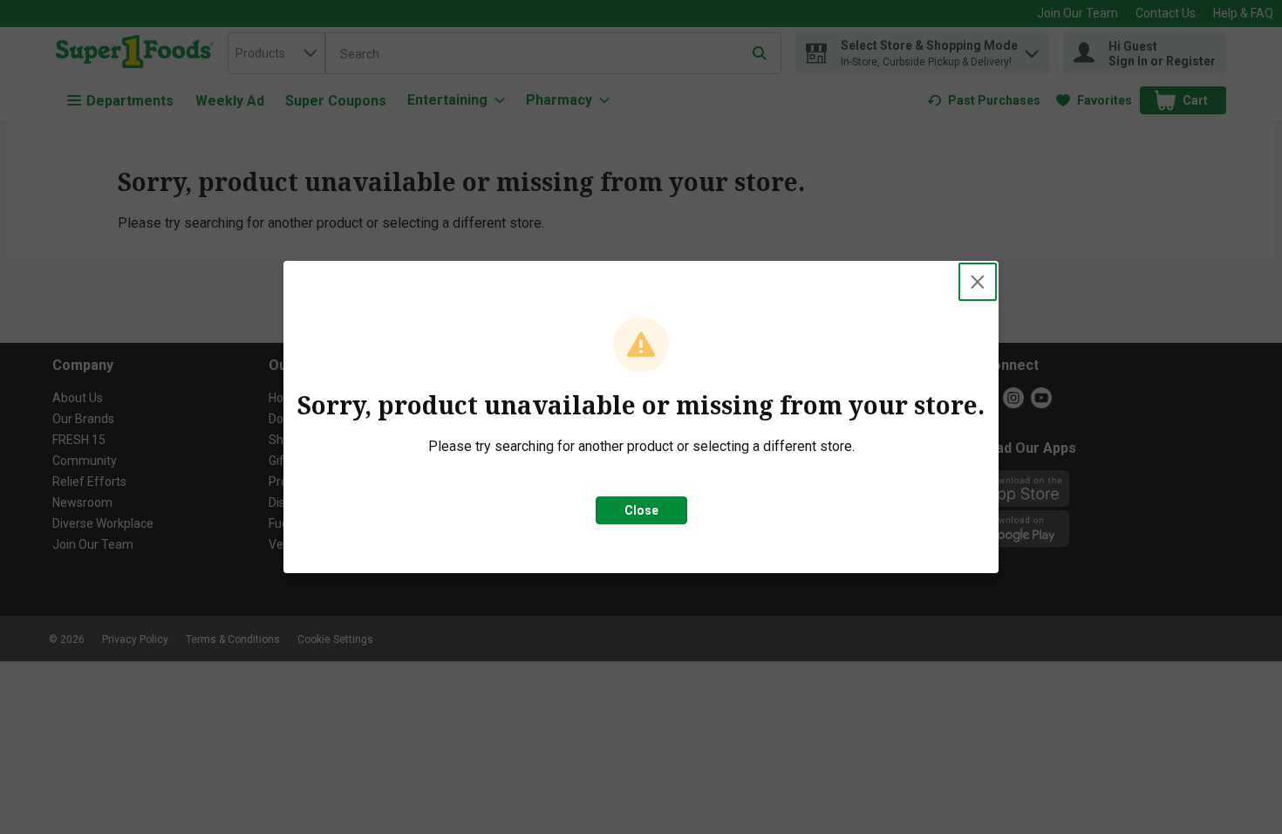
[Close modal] (978, 282)
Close (641, 510)
